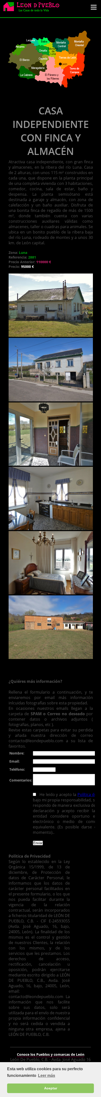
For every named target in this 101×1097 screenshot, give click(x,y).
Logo (33, 8)
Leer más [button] (46, 1075)
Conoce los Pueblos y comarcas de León (50, 1054)
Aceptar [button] (50, 1088)
